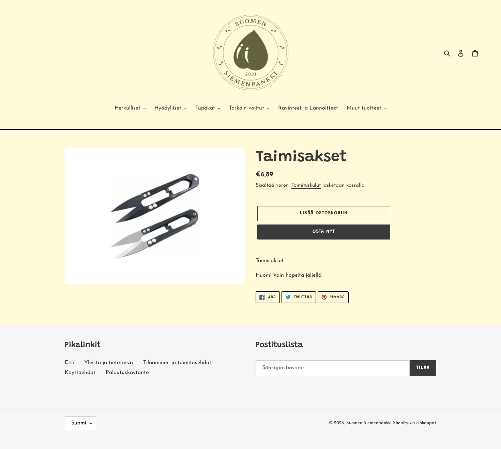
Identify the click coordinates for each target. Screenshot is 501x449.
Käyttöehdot (80, 372)
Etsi (69, 362)
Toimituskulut (306, 185)
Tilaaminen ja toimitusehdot (177, 362)
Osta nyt (324, 231)
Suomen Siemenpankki (368, 423)
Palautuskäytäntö (127, 372)
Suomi (78, 423)
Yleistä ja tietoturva (108, 362)
